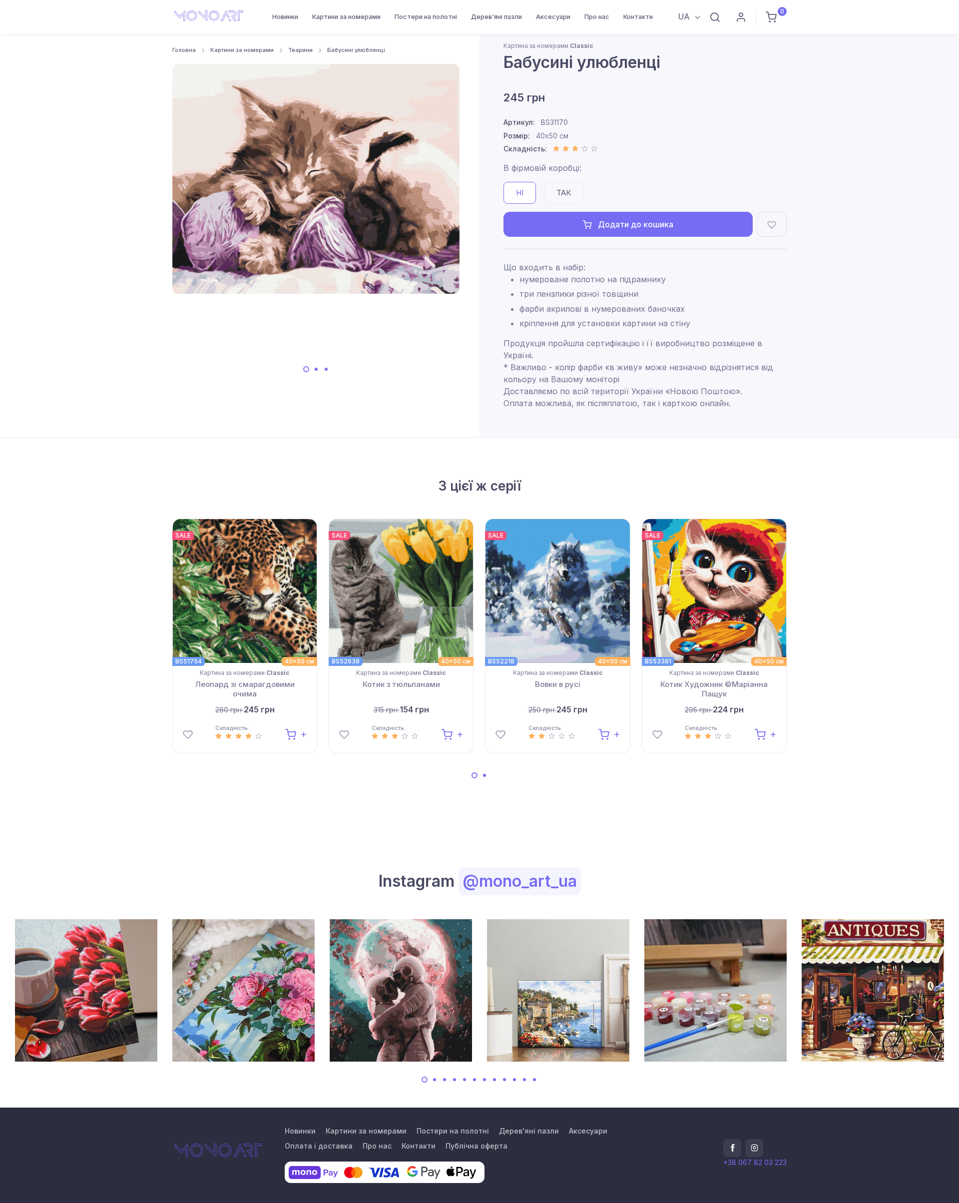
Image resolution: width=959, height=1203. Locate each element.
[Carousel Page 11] (524, 1080)
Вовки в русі (557, 684)
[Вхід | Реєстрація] (741, 17)
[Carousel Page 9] (504, 1080)
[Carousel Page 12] (534, 1080)
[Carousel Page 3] (326, 369)
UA (685, 16)
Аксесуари (553, 16)
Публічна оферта (476, 1146)
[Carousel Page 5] (465, 1080)
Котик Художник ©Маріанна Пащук (714, 689)
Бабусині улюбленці (356, 49)
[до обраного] (772, 224)
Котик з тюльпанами (401, 684)
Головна (184, 49)
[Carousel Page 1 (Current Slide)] (306, 369)
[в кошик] (296, 733)
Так (563, 192)
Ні (519, 192)
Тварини (300, 49)
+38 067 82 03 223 (755, 1162)
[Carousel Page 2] (316, 369)
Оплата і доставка (319, 1146)
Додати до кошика (634, 224)
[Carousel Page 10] (514, 1080)
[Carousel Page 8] (494, 1080)
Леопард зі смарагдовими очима (245, 689)
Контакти (638, 16)
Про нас (596, 16)
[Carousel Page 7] (484, 1080)
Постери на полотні (426, 16)
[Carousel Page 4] (455, 1080)
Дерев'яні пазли (496, 16)
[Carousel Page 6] (475, 1080)
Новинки (285, 16)
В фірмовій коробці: (542, 168)
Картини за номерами (346, 16)
